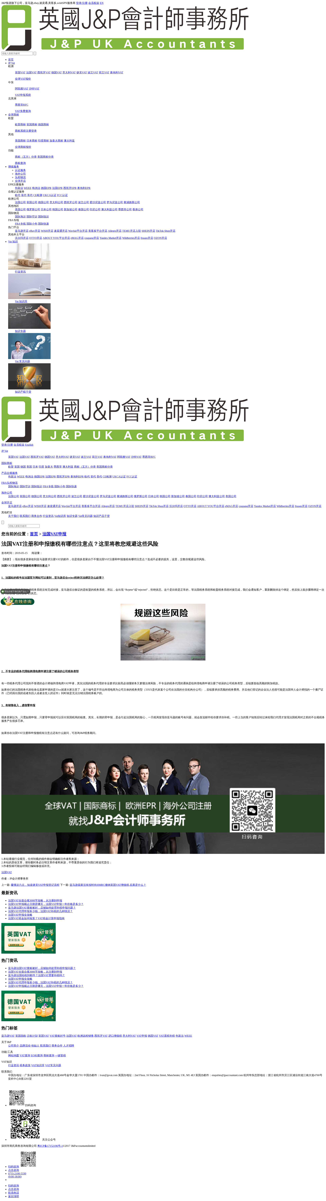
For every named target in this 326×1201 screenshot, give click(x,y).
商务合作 (36, 516)
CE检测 (37, 195)
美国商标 (20, 140)
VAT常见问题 (53, 1065)
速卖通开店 (61, 230)
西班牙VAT (44, 72)
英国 (17, 466)
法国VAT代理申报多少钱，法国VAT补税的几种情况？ (40, 911)
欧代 (17, 195)
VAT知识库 (37, 1065)
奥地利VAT (116, 72)
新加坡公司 (70, 209)
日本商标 (31, 140)
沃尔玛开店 (22, 238)
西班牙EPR (70, 188)
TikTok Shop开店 (165, 230)
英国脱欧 (20, 1035)
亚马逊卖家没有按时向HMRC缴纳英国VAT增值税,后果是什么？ (108, 884)
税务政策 (25, 1065)
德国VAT (56, 72)
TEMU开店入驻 (131, 230)
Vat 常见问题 (22, 361)
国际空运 (31, 216)
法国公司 (20, 202)
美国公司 (20, 209)
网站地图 (13, 1055)
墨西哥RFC (21, 104)
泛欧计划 (32, 1035)
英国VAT (20, 72)
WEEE (27, 188)
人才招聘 (68, 1045)
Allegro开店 (115, 230)
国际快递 (43, 223)
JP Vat (11, 63)
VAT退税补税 (167, 1035)
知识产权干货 (23, 391)
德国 (23, 466)
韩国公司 (57, 209)
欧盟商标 (20, 124)
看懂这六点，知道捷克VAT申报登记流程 (35, 884)
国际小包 (31, 223)
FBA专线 (20, 223)
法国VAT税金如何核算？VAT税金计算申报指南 (36, 918)
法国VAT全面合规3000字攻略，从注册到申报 (35, 900)
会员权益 (93, 3)
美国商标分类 (45, 156)
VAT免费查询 (23, 111)
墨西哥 (58, 466)
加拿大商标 (56, 140)
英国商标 (31, 124)
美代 (30, 195)
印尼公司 (95, 209)
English (29, 444)
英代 (23, 195)
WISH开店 (47, 230)
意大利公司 (56, 202)
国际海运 (20, 216)
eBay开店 (34, 230)
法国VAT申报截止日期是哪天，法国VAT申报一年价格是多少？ (46, 904)
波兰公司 (83, 202)
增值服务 (13, 166)
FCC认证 (62, 195)
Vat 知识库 (21, 301)
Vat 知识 (13, 241)
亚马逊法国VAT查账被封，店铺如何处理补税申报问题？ (42, 907)
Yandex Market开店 (111, 238)
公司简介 (13, 1045)
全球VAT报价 (23, 78)
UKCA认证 (49, 195)
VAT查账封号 (58, 1035)
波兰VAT (93, 72)
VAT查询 (25, 1055)
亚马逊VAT (8, 1035)
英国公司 (31, 202)
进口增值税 (115, 1035)
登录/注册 (82, 3)
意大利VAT (69, 72)
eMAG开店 (77, 238)
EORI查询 (37, 1055)
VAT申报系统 (23, 94)
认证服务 (20, 170)
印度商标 (43, 140)
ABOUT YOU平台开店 (56, 238)
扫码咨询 (13, 1166)
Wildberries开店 (131, 238)
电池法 (36, 188)
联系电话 (13, 1192)
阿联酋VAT (21, 88)
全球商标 (13, 114)
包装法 (19, 188)
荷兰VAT (104, 72)
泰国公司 (83, 209)
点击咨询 (13, 1170)
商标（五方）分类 (26, 156)
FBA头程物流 (9, 482)
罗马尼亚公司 (115, 202)
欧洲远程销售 (85, 1035)
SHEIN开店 (148, 230)
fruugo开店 (147, 238)
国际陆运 (43, 216)
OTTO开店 (35, 238)
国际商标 (6, 463)
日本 (35, 466)
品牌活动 (25, 1045)
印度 (41, 466)
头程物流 (20, 177)
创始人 (35, 1045)
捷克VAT (81, 72)
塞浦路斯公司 (132, 202)
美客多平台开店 (97, 230)
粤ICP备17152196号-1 (50, 1145)
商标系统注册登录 (26, 130)
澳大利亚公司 (109, 209)
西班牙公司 (70, 202)
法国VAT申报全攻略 (20, 914)
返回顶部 (13, 1196)
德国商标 (43, 124)
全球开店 (20, 180)
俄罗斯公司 (33, 209)
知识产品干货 (101, 516)
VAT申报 (142, 1035)
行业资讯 (20, 271)
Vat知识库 (60, 516)
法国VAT (31, 72)
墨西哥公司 (125, 209)
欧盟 (11, 466)
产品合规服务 (9, 473)
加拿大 (49, 466)
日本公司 (46, 209)
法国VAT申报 (54, 534)
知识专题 (20, 331)
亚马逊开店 (22, 230)
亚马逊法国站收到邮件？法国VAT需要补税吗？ (36, 975)
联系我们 (25, 516)
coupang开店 (91, 238)
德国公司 (43, 202)
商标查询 (20, 163)
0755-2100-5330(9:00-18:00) (17, 1175)
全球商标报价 (23, 146)
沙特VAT (34, 88)
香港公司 (137, 209)
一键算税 (60, 1055)
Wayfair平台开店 (78, 230)
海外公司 (20, 173)
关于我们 (13, 516)
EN (102, 3)
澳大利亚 (69, 140)
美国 (29, 466)
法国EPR (57, 188)
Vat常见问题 (85, 516)
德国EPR (46, 188)
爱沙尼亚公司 (98, 202)
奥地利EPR (83, 188)
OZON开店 (160, 238)
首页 (11, 59)
